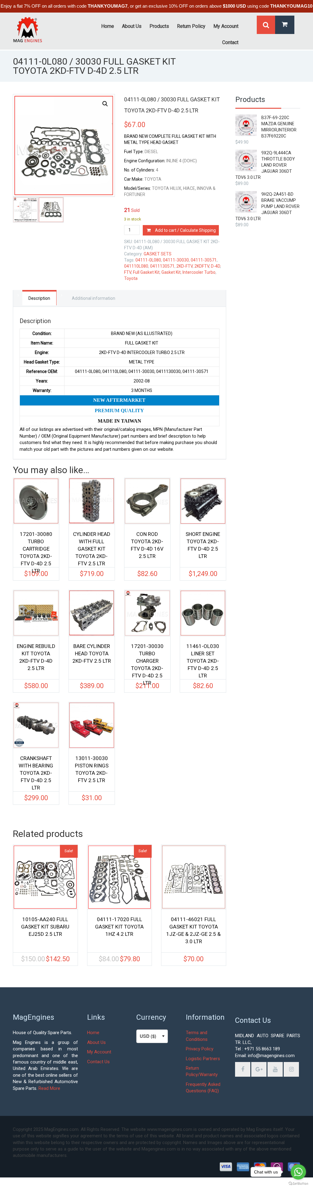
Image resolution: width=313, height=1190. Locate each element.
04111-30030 (176, 260)
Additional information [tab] (93, 298)
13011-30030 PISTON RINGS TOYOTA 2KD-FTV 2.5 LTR (92, 769)
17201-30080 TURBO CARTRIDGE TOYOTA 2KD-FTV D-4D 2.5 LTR (36, 546)
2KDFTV (201, 266)
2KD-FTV (184, 266)
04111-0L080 (148, 260)
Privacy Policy (199, 1049)
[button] (105, 103)
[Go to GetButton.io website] (298, 1184)
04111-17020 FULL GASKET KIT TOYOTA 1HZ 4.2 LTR (119, 926)
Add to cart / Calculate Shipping (185, 230)
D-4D (215, 266)
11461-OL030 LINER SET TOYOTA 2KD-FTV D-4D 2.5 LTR (202, 658)
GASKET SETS (157, 253)
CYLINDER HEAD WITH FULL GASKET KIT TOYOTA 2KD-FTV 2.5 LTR (91, 546)
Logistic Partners (203, 1058)
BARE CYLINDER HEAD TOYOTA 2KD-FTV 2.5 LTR (91, 653)
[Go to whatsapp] (298, 1172)
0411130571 (162, 266)
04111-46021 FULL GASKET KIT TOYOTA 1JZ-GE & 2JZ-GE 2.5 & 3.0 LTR (193, 930)
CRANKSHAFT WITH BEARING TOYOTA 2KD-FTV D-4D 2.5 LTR (36, 770)
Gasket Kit (171, 272)
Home (93, 1032)
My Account (99, 1052)
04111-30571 (204, 260)
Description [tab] (39, 298)
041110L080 (136, 266)
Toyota (131, 278)
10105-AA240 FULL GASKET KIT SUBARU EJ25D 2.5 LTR (45, 926)
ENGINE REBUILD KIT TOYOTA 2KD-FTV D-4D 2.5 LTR (36, 657)
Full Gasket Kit (146, 272)
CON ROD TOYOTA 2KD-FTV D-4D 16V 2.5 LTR (147, 545)
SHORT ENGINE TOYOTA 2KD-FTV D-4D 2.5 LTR (203, 545)
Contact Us (98, 1061)
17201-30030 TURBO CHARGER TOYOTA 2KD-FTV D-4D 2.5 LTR (147, 658)
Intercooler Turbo (198, 272)
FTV (127, 272)
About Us (96, 1042)
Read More (49, 1088)
